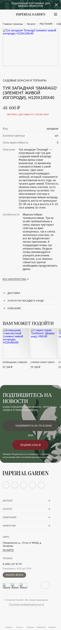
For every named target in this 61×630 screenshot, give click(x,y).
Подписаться (30, 445)
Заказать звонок (14, 575)
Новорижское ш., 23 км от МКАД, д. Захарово (22, 544)
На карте (8, 550)
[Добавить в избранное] (48, 74)
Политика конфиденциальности (26, 604)
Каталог (8, 500)
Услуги (7, 509)
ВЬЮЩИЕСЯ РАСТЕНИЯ (23, 22)
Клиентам (9, 525)
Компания (9, 517)
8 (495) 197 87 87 (12, 564)
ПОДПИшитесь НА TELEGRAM (33, 425)
